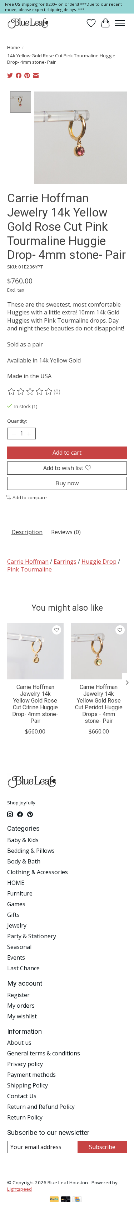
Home (13, 47)
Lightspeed (19, 1189)
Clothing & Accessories (37, 872)
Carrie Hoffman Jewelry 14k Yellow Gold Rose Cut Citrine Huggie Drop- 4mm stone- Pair (35, 704)
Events (16, 957)
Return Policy (25, 1117)
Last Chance (23, 968)
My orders (21, 1005)
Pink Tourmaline (29, 569)
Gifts (13, 915)
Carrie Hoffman (28, 561)
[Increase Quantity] (29, 433)
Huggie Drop (98, 561)
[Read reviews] (30, 391)
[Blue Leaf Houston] (28, 23)
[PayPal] (54, 1200)
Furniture (20, 893)
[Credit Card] (77, 1200)
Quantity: (17, 421)
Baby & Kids (23, 840)
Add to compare (30, 497)
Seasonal (19, 947)
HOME (15, 883)
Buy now (67, 483)
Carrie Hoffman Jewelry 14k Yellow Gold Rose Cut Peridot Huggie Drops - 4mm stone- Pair (99, 704)
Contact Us (21, 1096)
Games (16, 904)
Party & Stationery (31, 936)
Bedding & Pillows (31, 851)
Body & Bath (23, 861)
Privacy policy (25, 1064)
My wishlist (22, 1016)
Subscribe (102, 1147)
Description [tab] (27, 532)
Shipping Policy (27, 1085)
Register (18, 995)
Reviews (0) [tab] (66, 532)
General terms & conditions (43, 1053)
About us (19, 1042)
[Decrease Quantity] (14, 433)
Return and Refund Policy (41, 1107)
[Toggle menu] (120, 23)
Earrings (65, 561)
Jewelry (16, 925)
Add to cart (67, 452)
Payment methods (31, 1075)
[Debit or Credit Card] (65, 1200)
